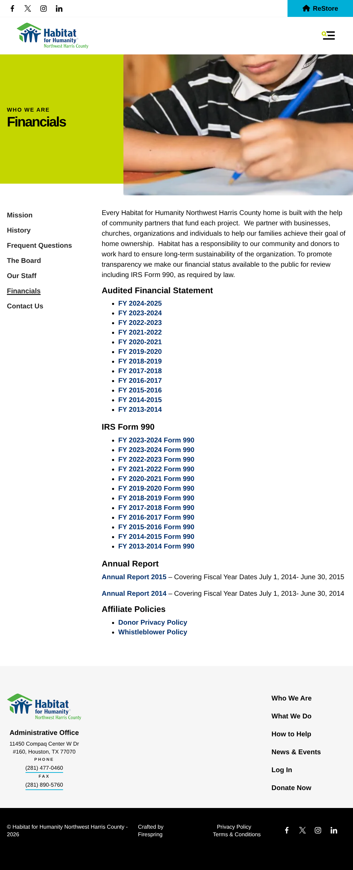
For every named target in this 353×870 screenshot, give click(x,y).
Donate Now (292, 788)
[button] (328, 35)
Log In (282, 770)
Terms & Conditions (237, 835)
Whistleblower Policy (152, 632)
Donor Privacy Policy (152, 622)
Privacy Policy (234, 827)
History (19, 230)
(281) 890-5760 (44, 785)
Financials (24, 291)
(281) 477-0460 (44, 768)
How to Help (292, 734)
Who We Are (292, 698)
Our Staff (22, 276)
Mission (19, 215)
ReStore (325, 8)
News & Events (296, 752)
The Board (24, 261)
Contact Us (25, 306)
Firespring (150, 835)
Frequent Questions (39, 245)
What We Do (292, 716)
